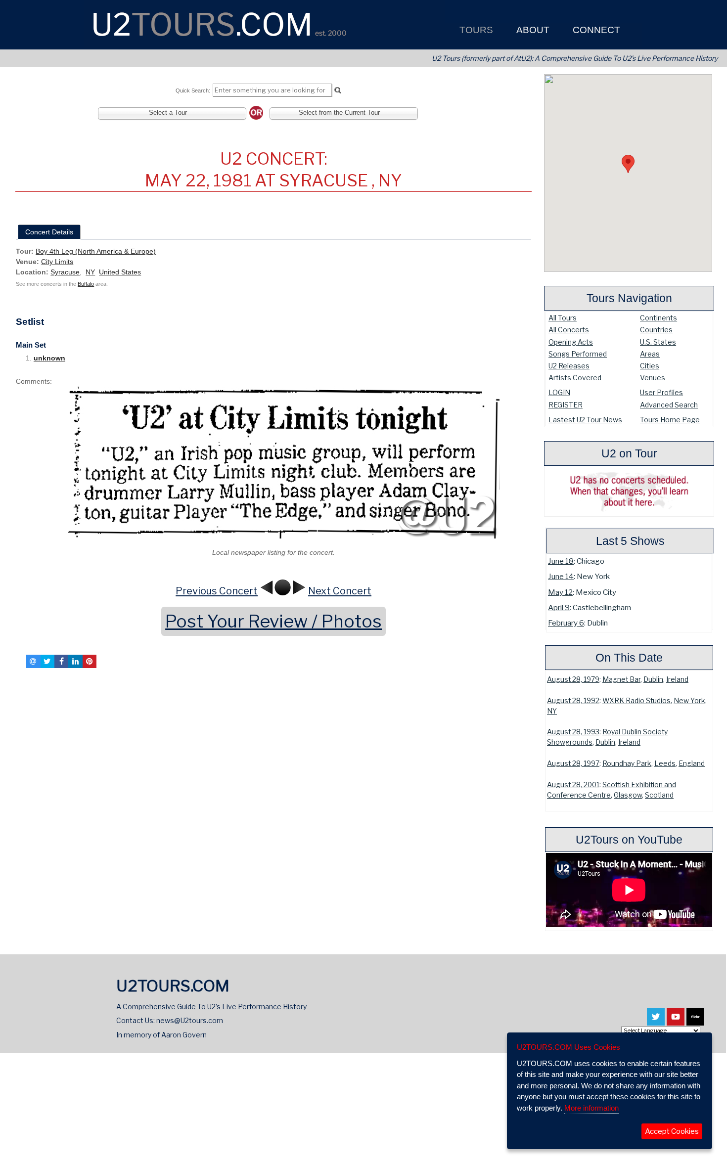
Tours (475, 30)
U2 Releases (569, 365)
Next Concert (339, 591)
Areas (650, 354)
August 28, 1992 (573, 701)
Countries (656, 329)
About (531, 30)
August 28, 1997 (573, 763)
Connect (595, 30)
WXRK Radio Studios (636, 701)
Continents (658, 317)
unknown (49, 358)
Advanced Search (669, 405)
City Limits (57, 262)
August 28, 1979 (573, 679)
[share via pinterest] (89, 661)
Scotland (659, 795)
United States (120, 272)
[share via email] (33, 661)
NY (552, 711)
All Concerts (568, 329)
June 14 (561, 576)
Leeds (665, 763)
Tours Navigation (629, 298)
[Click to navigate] (273, 462)
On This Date (629, 657)
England (692, 763)
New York (689, 701)
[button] (628, 164)
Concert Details (49, 232)
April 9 (559, 607)
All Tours (562, 317)
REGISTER (565, 405)
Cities (649, 365)
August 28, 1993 (573, 732)
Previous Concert (217, 591)
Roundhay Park (626, 763)
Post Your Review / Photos (273, 621)
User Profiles (661, 392)
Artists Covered (574, 377)
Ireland (677, 679)
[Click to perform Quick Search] (337, 90)
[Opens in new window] (656, 1021)
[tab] (49, 231)
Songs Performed (577, 354)
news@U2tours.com (189, 1020)
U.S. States (658, 342)
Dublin (653, 679)
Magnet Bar (621, 679)
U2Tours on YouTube (629, 839)
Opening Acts (570, 342)
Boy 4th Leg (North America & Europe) (96, 251)
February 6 (566, 622)
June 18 (561, 561)
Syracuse (65, 272)
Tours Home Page (670, 419)
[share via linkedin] (75, 661)
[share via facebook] (61, 661)
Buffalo (86, 284)
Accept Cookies (672, 1131)
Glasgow (628, 795)
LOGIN (559, 392)
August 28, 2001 (573, 785)
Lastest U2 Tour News (585, 419)
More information (591, 1108)
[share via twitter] (47, 661)
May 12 (560, 592)
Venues (652, 377)
